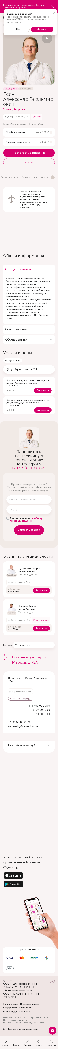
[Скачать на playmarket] (29, 884)
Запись (27, 1045)
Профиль (51, 1045)
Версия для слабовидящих (23, 1029)
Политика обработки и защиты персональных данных (26, 1017)
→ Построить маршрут (21, 698)
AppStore (7, 7)
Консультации (12, 360)
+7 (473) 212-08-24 (19, 722)
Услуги (39, 1045)
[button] (29, 269)
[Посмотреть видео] (47, 38)
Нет (18, 29)
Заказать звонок (29, 530)
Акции (5, 1045)
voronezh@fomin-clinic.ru (23, 726)
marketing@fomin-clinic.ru (18, 1011)
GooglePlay (20, 7)
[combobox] (29, 369)
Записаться (43, 390)
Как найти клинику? (21, 745)
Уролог (7, 109)
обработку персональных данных (26, 520)
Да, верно (42, 29)
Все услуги (29, 162)
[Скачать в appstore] (29, 875)
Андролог (19, 109)
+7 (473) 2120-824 (29, 468)
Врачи (16, 1045)
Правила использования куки (16, 1020)
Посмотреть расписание (29, 153)
